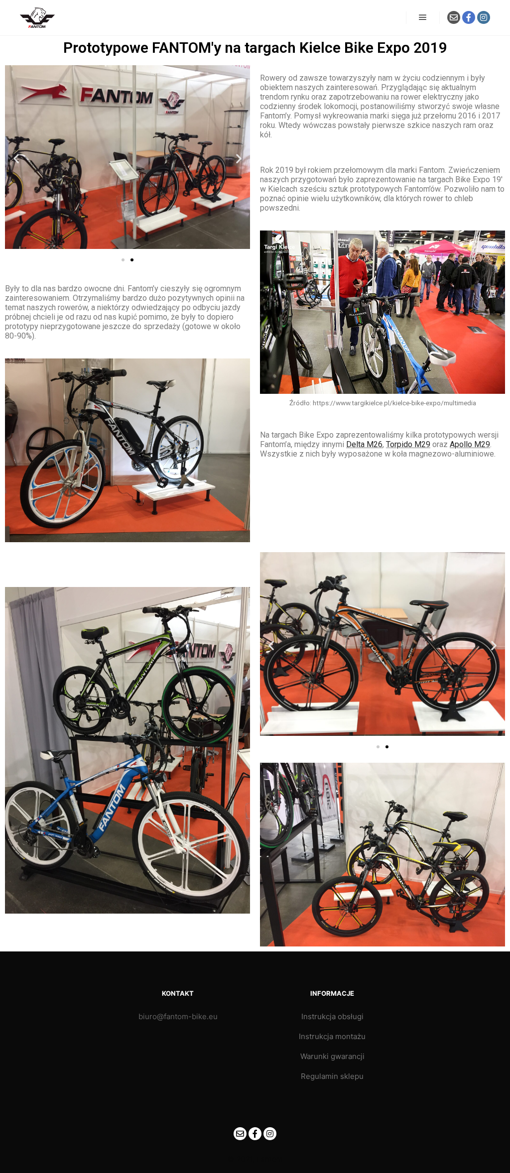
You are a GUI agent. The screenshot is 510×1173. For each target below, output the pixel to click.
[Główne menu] (423, 17)
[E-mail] (453, 17)
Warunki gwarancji (332, 1056)
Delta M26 (364, 444)
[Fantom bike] (37, 17)
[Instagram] (483, 17)
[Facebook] (468, 17)
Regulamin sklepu (332, 1076)
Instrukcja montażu (332, 1036)
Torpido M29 (408, 444)
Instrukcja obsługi (332, 1016)
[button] (16, 158)
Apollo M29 (470, 444)
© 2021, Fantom (255, 1159)
